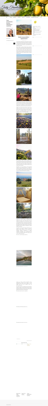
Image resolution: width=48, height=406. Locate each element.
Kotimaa (19, 17)
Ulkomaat (14, 17)
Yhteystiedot (28, 17)
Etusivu (11, 17)
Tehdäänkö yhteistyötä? (34, 17)
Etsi (14, 43)
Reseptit (23, 17)
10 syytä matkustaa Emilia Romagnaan (29, 394)
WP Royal (10, 404)
